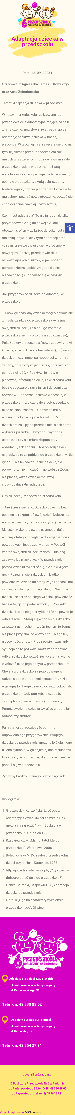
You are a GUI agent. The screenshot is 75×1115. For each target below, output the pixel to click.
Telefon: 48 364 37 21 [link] (22, 1045)
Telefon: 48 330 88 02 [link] (22, 1004)
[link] (70, 228)
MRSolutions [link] (33, 1112)
